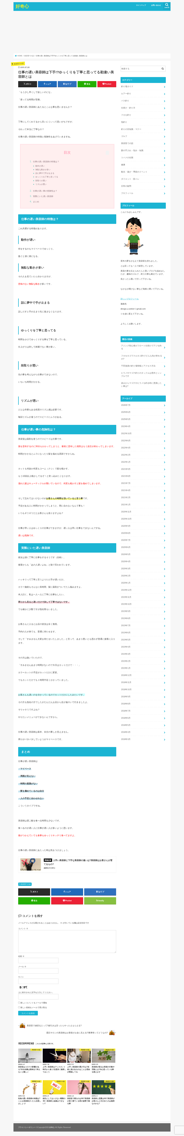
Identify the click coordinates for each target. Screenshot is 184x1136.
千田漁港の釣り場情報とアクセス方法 (138, 366)
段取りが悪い (41, 181)
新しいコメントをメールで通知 (33, 1003)
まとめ (36, 201)
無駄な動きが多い (43, 170)
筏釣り (124, 122)
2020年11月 (126, 512)
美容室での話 (26, 884)
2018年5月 (126, 725)
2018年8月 (126, 704)
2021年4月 (126, 490)
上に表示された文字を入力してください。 (36, 992)
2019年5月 (126, 640)
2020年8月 (126, 533)
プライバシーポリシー (27, 1127)
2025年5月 (126, 419)
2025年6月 (126, 412)
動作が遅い (40, 166)
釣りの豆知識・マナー (131, 129)
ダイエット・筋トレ (130, 179)
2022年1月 (126, 462)
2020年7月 (126, 540)
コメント (23, 928)
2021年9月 (126, 469)
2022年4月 (126, 448)
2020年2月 (126, 576)
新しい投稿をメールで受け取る (33, 1007)
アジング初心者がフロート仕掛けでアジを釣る (141, 347)
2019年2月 (126, 661)
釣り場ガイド (127, 86)
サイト (21, 977)
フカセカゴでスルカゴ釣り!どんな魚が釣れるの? (141, 357)
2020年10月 (126, 519)
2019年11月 (126, 597)
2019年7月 (126, 625)
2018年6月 (126, 718)
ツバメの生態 (127, 158)
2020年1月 (126, 583)
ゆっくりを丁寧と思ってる (46, 177)
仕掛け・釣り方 (128, 108)
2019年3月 (126, 654)
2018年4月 (126, 732)
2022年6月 (126, 441)
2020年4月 (126, 561)
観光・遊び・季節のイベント (134, 172)
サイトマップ (141, 5)
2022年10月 (126, 433)
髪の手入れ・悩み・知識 (132, 150)
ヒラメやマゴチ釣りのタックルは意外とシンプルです (141, 374)
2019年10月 (126, 604)
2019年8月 (126, 618)
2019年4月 (126, 647)
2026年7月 (126, 405)
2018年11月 (126, 682)
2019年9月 (126, 611)
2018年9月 (126, 697)
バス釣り (125, 101)
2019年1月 (126, 668)
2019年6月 (126, 633)
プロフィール (127, 193)
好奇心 (22, 6)
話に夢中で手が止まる (44, 173)
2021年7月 (126, 483)
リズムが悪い (41, 184)
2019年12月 (126, 590)
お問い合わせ (156, 5)
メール (22, 967)
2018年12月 (126, 675)
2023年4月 (126, 426)
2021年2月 (126, 497)
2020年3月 (126, 569)
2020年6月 (126, 547)
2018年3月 (126, 739)
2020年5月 (126, 554)
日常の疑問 (126, 186)
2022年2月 (126, 455)
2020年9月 (126, 526)
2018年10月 (126, 689)
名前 (21, 956)
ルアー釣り (126, 94)
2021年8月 (126, 476)
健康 (123, 165)
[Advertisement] (92, 32)
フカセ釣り (126, 115)
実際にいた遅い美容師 (43, 196)
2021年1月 (126, 505)
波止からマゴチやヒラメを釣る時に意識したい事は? (141, 384)
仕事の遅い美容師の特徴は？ (46, 161)
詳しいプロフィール (130, 299)
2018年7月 (126, 711)
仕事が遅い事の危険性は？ (45, 191)
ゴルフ (124, 136)
